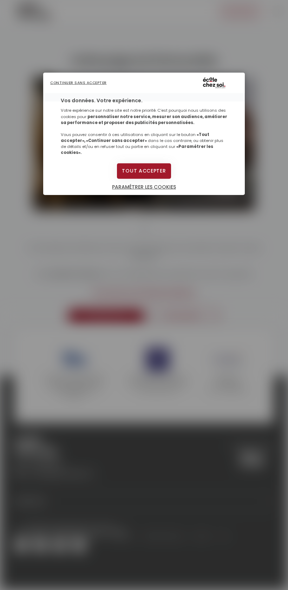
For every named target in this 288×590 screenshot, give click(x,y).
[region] (144, 134)
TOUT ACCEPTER (144, 170)
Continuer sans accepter (78, 82)
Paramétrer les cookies (144, 186)
